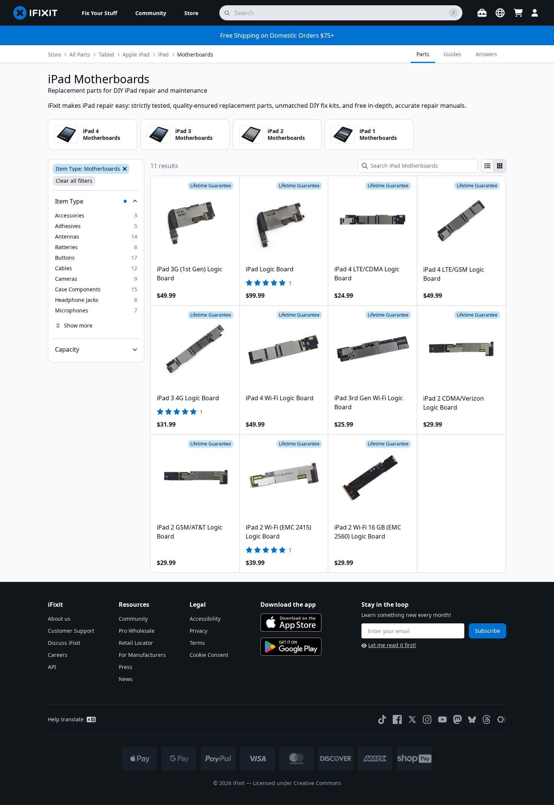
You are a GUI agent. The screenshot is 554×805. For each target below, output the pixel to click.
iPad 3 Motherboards (194, 134)
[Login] (535, 13)
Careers (57, 654)
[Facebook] (397, 719)
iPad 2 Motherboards (286, 134)
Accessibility (205, 618)
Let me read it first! (392, 645)
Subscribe (487, 630)
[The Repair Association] (501, 719)
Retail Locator (136, 642)
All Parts (79, 54)
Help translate (66, 719)
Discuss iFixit (64, 642)
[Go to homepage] (38, 13)
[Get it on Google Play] (290, 647)
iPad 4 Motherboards (101, 134)
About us (59, 618)
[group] (493, 166)
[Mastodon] (457, 719)
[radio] (487, 166)
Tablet (106, 54)
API (52, 666)
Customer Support (71, 630)
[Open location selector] (500, 12)
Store (54, 54)
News (126, 679)
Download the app (288, 604)
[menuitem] (99, 13)
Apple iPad (136, 54)
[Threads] (486, 719)
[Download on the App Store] (290, 623)
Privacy (198, 630)
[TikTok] (382, 719)
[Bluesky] (472, 720)
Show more (78, 325)
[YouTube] (442, 719)
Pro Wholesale (137, 630)
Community (133, 618)
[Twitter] (412, 719)
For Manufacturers (142, 654)
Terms (197, 642)
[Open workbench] (482, 12)
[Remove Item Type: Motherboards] (124, 169)
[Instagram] (427, 719)
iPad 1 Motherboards (378, 134)
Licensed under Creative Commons (297, 783)
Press (125, 666)
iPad (163, 54)
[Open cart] (518, 12)
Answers (486, 54)
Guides (452, 54)
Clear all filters (74, 180)
